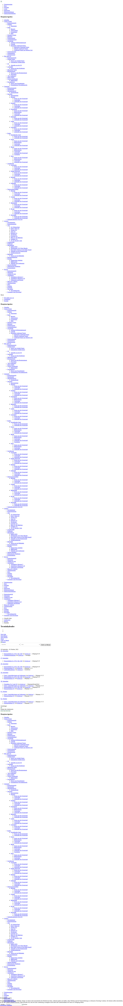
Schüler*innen (11, 59)
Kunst (12, 139)
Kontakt (6, 301)
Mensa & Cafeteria (12, 281)
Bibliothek (10, 254)
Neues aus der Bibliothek (17, 256)
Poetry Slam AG (15, 228)
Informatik (13, 215)
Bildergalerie (14, 80)
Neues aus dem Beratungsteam (19, 73)
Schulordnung (11, 53)
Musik (12, 147)
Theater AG (14, 230)
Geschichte (10, 41)
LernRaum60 (10, 242)
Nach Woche (4, 637)
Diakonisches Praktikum (13, 266)
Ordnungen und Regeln (17, 280)
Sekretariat (10, 272)
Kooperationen (11, 268)
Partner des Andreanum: (7, 709)
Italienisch (13, 116)
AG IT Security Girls (16, 240)
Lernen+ (6, 221)
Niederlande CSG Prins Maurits (19, 248)
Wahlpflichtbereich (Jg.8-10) (14, 219)
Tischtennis (14, 234)
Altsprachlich (14, 30)
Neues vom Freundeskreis (17, 83)
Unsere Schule (8, 21)
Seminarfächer (14, 92)
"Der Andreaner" (11, 76)
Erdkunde (13, 183)
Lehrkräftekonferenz (9, 669)
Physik (12, 209)
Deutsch (13, 97)
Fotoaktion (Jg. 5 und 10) (10, 684)
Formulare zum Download (14, 292)
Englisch (13, 103)
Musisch (13, 29)
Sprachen (9, 94)
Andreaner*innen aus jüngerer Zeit (23, 50)
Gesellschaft (10, 163)
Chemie (13, 197)
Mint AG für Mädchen (17, 237)
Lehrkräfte (10, 67)
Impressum (7, 10)
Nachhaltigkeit (11, 222)
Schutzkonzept (11, 54)
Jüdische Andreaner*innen (21, 48)
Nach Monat (4, 636)
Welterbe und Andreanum (17, 263)
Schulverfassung (11, 51)
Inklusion (9, 36)
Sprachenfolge (14, 95)
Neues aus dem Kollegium (18, 68)
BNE (12, 33)
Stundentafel (10, 89)
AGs (8, 225)
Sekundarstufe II (11, 91)
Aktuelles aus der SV (16, 65)
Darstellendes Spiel (16, 135)
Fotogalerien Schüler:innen (18, 62)
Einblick (9, 24)
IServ (5, 6)
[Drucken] (4, 630)
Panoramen (14, 26)
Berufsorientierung (12, 257)
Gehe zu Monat (5, 640)
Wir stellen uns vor (9, 298)
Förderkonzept (11, 38)
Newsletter (10, 289)
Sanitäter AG (14, 239)
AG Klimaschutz (15, 227)
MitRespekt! (14, 262)
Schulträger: (4, 706)
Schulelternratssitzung (10, 655)
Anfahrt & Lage (11, 274)
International (10, 245)
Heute (2, 639)
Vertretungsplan (8, 4)
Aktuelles (6, 20)
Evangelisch (14, 32)
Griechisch (13, 127)
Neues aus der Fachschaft (21, 98)
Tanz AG (13, 231)
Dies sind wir (7, 56)
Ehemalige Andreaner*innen (18, 45)
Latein (12, 121)
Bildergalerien (18, 112)
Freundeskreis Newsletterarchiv (19, 85)
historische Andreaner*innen (21, 47)
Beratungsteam (11, 71)
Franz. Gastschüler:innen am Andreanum (15, 675)
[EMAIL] (4, 631)
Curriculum (17, 100)
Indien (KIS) (14, 246)
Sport (12, 156)
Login (5, 9)
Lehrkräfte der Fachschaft (21, 101)
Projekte (9, 259)
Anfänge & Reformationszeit (18, 42)
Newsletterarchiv (15, 290)
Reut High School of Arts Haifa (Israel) (21, 249)
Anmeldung (10, 275)
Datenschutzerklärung (10, 13)
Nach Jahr (3, 634)
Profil (8, 27)
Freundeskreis (11, 82)
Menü (2, 295)
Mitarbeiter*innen (12, 70)
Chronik (13, 44)
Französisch (14, 109)
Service (6, 269)
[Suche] (3, 642)
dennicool (27, 653)
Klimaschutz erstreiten (16, 260)
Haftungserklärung (9, 12)
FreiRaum (10, 243)
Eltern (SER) (10, 77)
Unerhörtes (17, 154)
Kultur (9, 133)
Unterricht (6, 86)
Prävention (13, 74)
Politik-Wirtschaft (15, 171)
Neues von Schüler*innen (17, 60)
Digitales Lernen (11, 35)
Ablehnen (9, 1005)
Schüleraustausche (15, 252)
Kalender (6, 7)
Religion (13, 177)
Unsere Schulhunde (12, 79)
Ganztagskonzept (11, 39)
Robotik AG (14, 233)
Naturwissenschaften (12, 189)
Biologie (13, 191)
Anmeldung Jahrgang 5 (17, 277)
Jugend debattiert (11, 265)
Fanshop (9, 286)
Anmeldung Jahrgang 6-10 (18, 278)
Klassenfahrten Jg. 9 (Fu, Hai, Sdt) (13, 653)
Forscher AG (14, 236)
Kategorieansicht (11, 23)
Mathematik (14, 203)
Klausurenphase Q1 (9, 668)
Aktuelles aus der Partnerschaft (19, 251)
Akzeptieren (3, 1005)
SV (8, 64)
